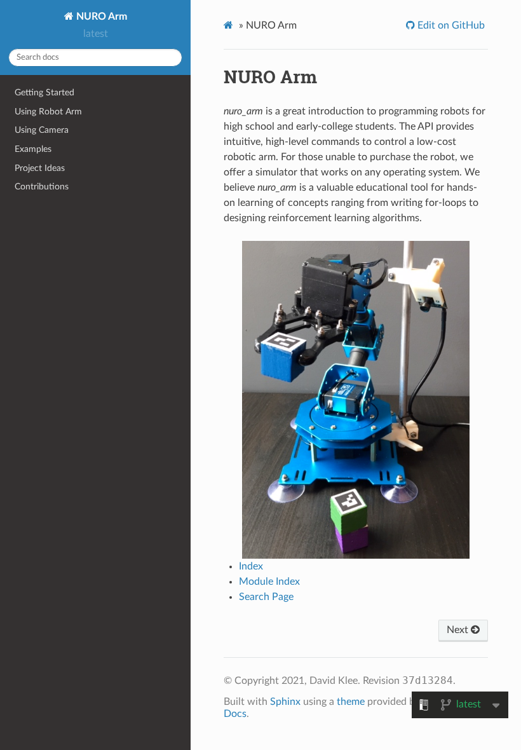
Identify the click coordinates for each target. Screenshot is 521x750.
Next (459, 630)
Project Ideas (40, 168)
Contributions (42, 186)
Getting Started (44, 92)
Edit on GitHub (450, 25)
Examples (33, 149)
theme (351, 702)
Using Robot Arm (48, 111)
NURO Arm (100, 16)
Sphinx (285, 702)
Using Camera (42, 130)
